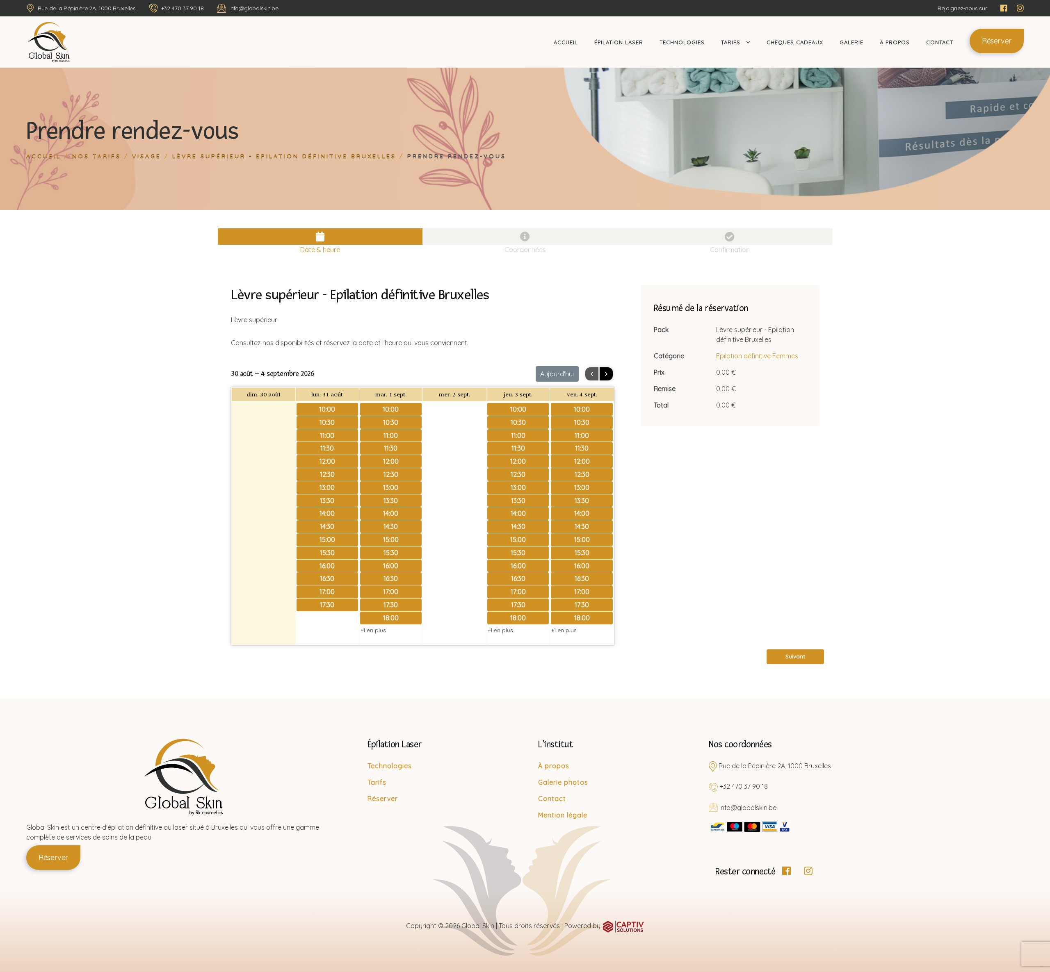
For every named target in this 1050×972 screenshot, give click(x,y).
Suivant (795, 656)
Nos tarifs (96, 155)
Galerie (851, 42)
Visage (146, 155)
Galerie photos (563, 782)
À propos (895, 42)
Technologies (682, 42)
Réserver (996, 41)
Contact (939, 42)
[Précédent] (591, 373)
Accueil (566, 42)
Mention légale (562, 815)
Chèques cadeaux (795, 42)
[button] (795, 656)
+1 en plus (373, 629)
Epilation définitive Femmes (757, 356)
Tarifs (730, 42)
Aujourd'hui (557, 374)
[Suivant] (606, 373)
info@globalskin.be (253, 8)
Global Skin (477, 926)
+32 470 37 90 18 (182, 8)
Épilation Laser (618, 42)
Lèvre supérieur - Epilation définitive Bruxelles (284, 155)
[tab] (320, 236)
